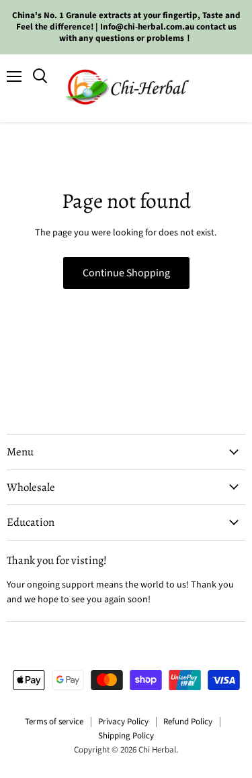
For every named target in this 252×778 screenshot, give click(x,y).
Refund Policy (187, 722)
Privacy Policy (123, 722)
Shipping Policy (126, 736)
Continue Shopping (126, 273)
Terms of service (54, 722)
